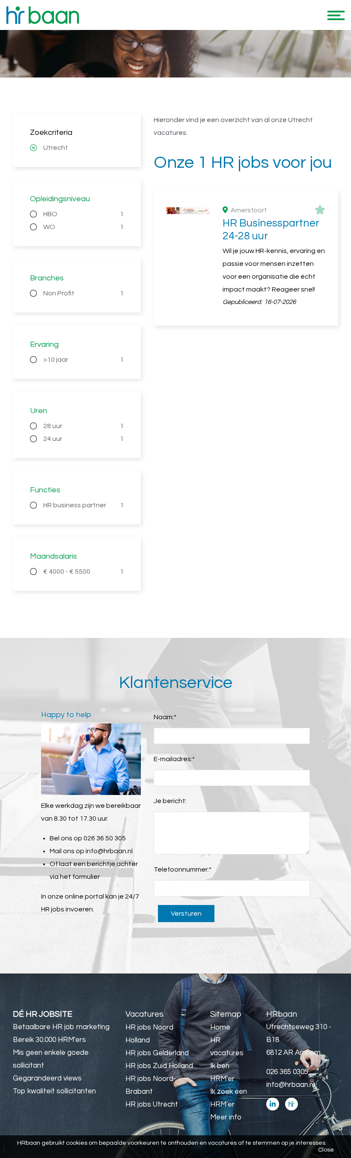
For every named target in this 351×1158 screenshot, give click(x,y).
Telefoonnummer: (182, 869)
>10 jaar (83, 359)
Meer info (225, 1117)
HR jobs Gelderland (157, 1053)
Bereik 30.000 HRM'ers (49, 1040)
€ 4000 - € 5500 (83, 571)
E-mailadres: (174, 759)
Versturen (186, 913)
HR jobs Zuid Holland (159, 1066)
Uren (38, 411)
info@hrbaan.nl (109, 851)
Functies (45, 490)
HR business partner (83, 505)
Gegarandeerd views (47, 1078)
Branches (47, 278)
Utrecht (55, 147)
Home (220, 1027)
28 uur (83, 426)
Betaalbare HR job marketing (61, 1027)
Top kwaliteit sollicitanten (54, 1091)
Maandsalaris (53, 556)
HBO (83, 214)
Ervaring (44, 344)
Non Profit (83, 293)
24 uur (83, 438)
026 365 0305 (287, 1072)
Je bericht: (170, 801)
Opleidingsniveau (60, 199)
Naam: (165, 717)
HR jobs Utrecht (151, 1104)
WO (83, 226)
